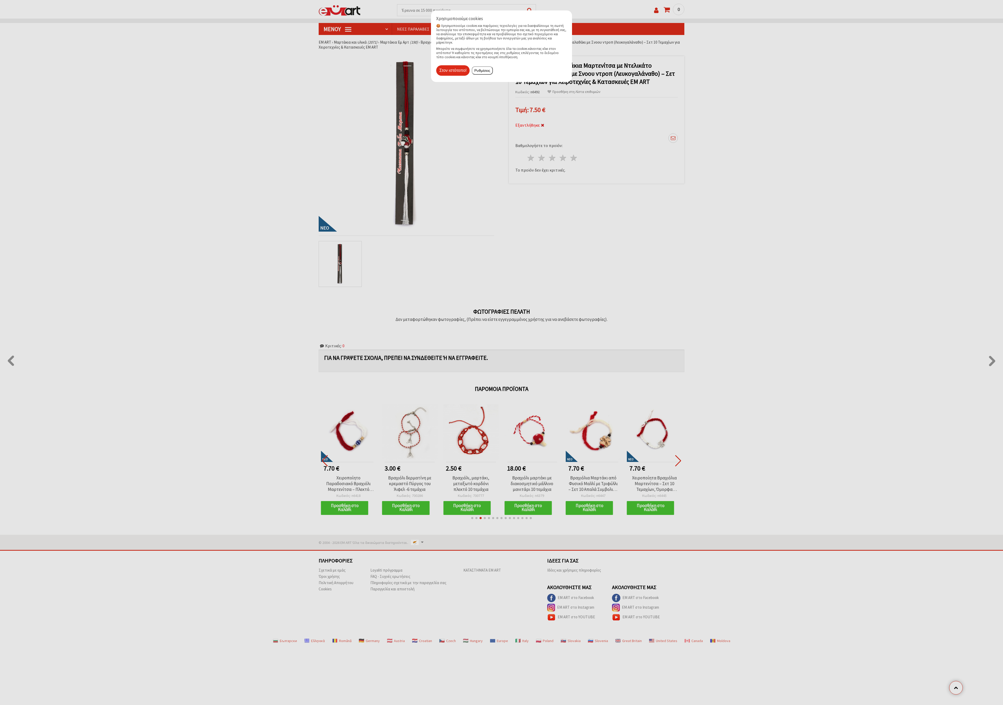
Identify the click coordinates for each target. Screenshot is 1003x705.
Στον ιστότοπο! (452, 70)
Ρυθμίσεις (482, 70)
